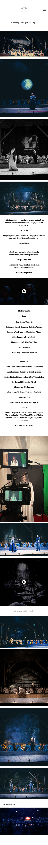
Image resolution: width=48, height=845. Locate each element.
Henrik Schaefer (21, 327)
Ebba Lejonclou (35, 372)
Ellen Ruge (26, 347)
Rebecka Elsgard (31, 402)
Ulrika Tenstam (16, 402)
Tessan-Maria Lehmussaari (32, 367)
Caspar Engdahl (34, 392)
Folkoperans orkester (24, 425)
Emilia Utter (16, 367)
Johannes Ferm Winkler (26, 337)
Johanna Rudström (20, 372)
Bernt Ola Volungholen (34, 377)
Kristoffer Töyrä (29, 382)
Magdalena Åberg (33, 332)
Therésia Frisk (31, 342)
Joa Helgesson (19, 377)
